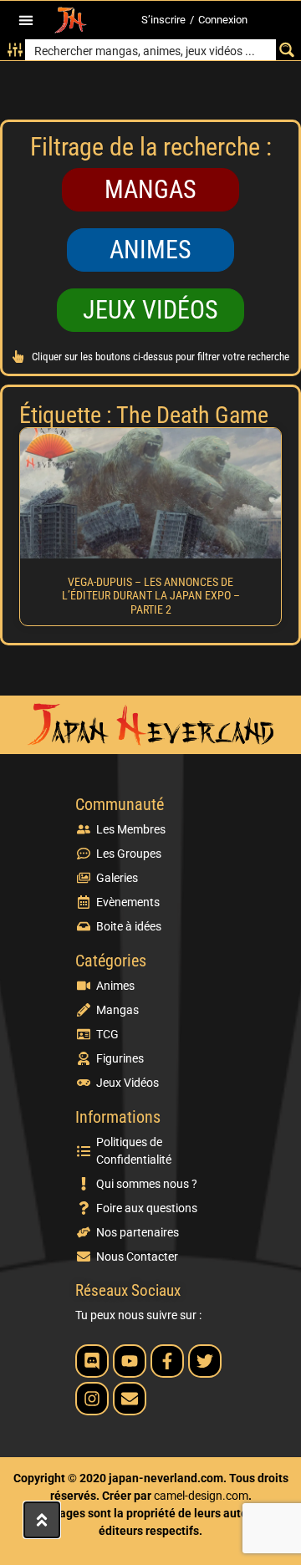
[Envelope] (129, 1398)
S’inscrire (163, 19)
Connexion (222, 19)
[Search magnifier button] (286, 49)
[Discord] (92, 1361)
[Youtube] (129, 1361)
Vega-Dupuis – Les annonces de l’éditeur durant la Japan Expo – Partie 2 (151, 596)
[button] (26, 20)
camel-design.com (201, 1495)
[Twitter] (205, 1361)
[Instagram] (92, 1398)
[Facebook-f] (167, 1361)
